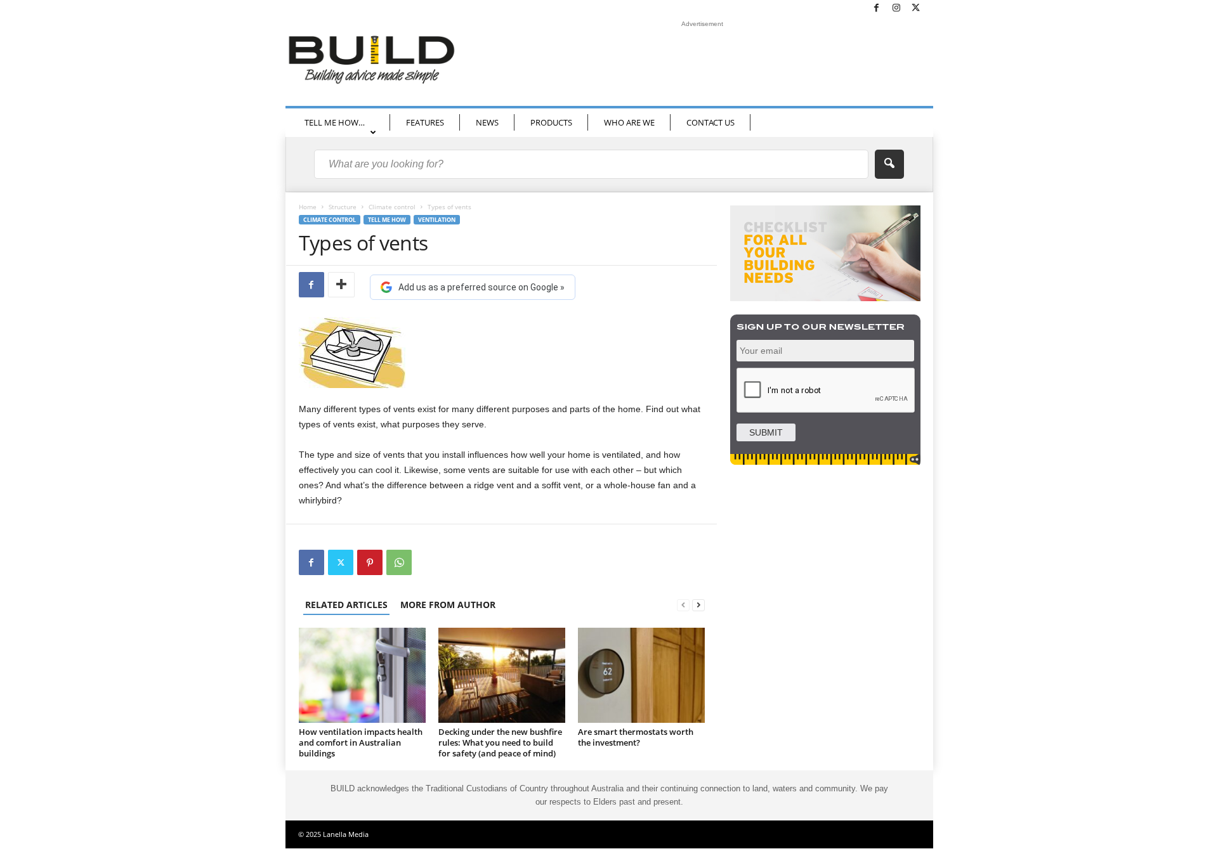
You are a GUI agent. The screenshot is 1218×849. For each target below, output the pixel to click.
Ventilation (436, 220)
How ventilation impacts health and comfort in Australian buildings (360, 742)
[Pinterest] (370, 562)
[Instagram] (896, 8)
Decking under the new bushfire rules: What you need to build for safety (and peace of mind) (500, 742)
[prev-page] (683, 604)
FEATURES (425, 122)
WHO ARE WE (629, 122)
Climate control (392, 206)
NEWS (487, 122)
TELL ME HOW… (334, 122)
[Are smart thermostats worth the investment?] (641, 675)
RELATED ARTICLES (346, 605)
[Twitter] (916, 8)
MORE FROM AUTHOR (447, 605)
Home (308, 206)
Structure (343, 206)
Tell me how (387, 220)
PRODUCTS (551, 122)
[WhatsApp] (399, 562)
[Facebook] (876, 8)
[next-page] (698, 604)
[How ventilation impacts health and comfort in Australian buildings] (362, 675)
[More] (341, 284)
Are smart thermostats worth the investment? (635, 737)
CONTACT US (710, 122)
